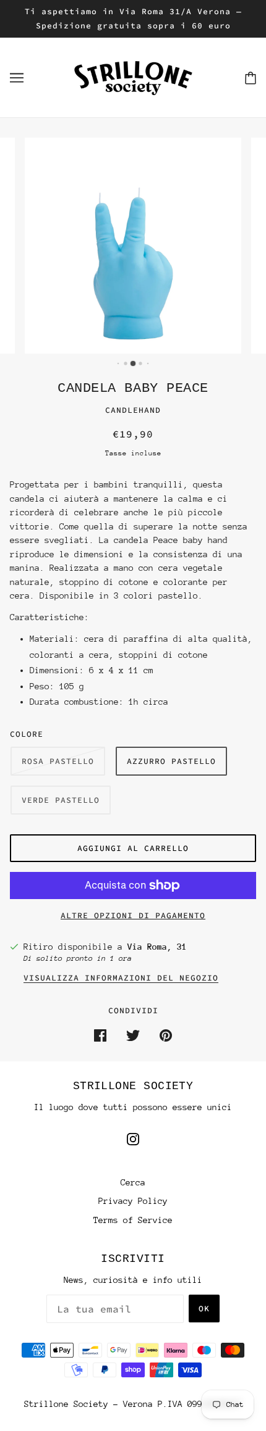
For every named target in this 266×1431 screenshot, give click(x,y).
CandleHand (133, 410)
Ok (204, 1308)
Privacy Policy (133, 1201)
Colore (26, 734)
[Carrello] (250, 77)
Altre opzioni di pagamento (133, 915)
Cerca (133, 1182)
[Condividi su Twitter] (133, 1035)
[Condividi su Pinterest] (166, 1035)
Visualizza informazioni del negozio (121, 978)
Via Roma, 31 (157, 947)
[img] (133, 1138)
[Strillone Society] (133, 76)
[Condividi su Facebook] (100, 1035)
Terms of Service (133, 1220)
